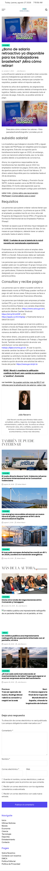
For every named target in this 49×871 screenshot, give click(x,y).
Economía (6, 45)
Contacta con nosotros (11, 856)
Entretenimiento (8, 839)
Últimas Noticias (8, 823)
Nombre (6, 759)
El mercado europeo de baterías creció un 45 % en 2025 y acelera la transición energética (24, 553)
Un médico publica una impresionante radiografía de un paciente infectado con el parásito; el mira (23, 637)
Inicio (4, 820)
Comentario (7, 730)
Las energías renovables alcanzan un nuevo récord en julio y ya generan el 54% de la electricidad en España (23, 516)
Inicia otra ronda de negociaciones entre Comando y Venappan (21, 601)
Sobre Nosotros (8, 853)
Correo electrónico (10, 769)
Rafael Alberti (21, 484)
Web (28, 769)
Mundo (5, 826)
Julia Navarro (21, 71)
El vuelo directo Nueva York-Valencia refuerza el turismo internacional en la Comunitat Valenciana (24, 478)
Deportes (6, 837)
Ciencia (5, 632)
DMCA (4, 858)
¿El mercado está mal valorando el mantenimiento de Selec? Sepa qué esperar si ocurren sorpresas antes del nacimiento (24, 676)
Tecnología (6, 834)
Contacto (6, 842)
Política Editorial (8, 861)
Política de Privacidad (11, 864)
